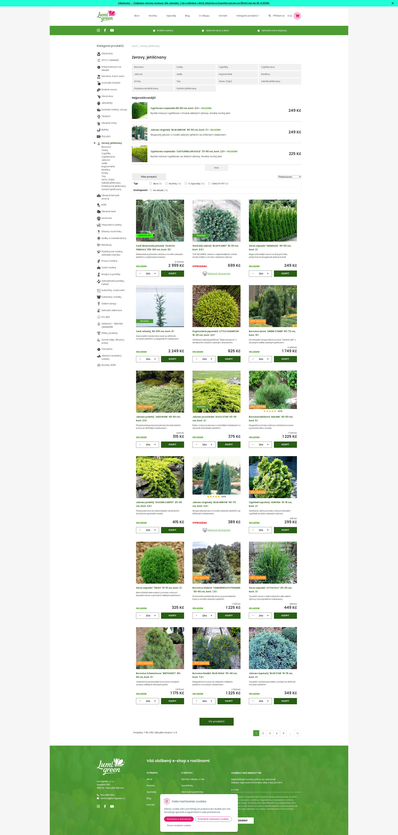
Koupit (172, 273)
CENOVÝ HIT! (220, 183)
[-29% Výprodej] (216, 567)
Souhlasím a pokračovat (179, 819)
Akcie (149, 779)
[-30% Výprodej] (273, 310)
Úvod (134, 46)
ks (149, 273)
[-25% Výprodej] (273, 567)
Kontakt (151, 804)
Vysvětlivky (187, 785)
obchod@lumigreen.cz (112, 798)
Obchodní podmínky (192, 791)
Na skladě (160, 190)
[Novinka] (216, 225)
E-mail (234, 789)
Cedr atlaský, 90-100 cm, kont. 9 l (155, 331)
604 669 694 (107, 795)
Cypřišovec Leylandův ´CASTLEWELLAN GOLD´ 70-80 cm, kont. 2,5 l (187, 151)
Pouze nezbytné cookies (179, 825)
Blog (149, 798)
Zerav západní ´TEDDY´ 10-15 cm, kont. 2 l (159, 587)
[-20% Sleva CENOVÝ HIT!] (160, 225)
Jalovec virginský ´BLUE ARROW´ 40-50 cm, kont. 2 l (179, 129)
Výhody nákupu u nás (192, 779)
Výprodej (171, 15)
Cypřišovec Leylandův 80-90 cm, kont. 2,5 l (174, 108)
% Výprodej (196, 183)
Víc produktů (216, 721)
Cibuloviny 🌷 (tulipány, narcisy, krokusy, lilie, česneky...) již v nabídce (157, 3)
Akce (136, 15)
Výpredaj (151, 791)
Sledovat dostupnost (218, 273)
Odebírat (242, 820)
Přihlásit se (279, 15)
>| (297, 733)
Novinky (153, 15)
